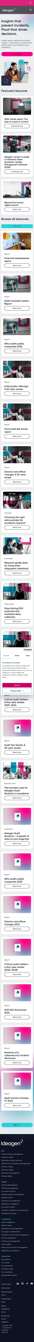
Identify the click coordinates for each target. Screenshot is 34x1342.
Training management (9, 1188)
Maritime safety (7, 1170)
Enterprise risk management (12, 1229)
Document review (8, 1207)
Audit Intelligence (8, 1222)
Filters (16, 226)
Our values (5, 1263)
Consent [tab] (6, 655)
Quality (4, 1182)
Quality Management (9, 1185)
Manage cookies (16, 691)
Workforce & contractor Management (16, 1164)
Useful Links (5, 1256)
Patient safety (6, 1176)
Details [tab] (17, 655)
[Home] (9, 9)
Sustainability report (9, 1275)
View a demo (17, 54)
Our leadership (7, 1266)
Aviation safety (7, 1167)
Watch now (17, 209)
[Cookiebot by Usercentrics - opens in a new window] (24, 650)
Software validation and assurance (14, 1210)
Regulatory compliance (10, 1251)
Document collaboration (10, 1232)
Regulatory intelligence (10, 1204)
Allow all (17, 685)
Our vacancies (6, 1272)
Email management (8, 1238)
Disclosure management (10, 1241)
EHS (2, 1151)
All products (6, 1259)
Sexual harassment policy (5, 1309)
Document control (8, 1191)
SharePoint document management (15, 1235)
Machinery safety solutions (11, 1160)
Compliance (6, 1219)
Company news (7, 1269)
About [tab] (28, 655)
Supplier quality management (12, 1194)
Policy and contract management (14, 1247)
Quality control (7, 1198)
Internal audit (6, 1225)
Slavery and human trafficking (5, 1319)
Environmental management (12, 1154)
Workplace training (8, 1213)
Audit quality (6, 1244)
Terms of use (5, 1288)
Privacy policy (6, 1284)
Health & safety (7, 1157)
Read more (17, 265)
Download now (17, 126)
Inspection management (10, 1201)
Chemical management (10, 1173)
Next (16, 1125)
